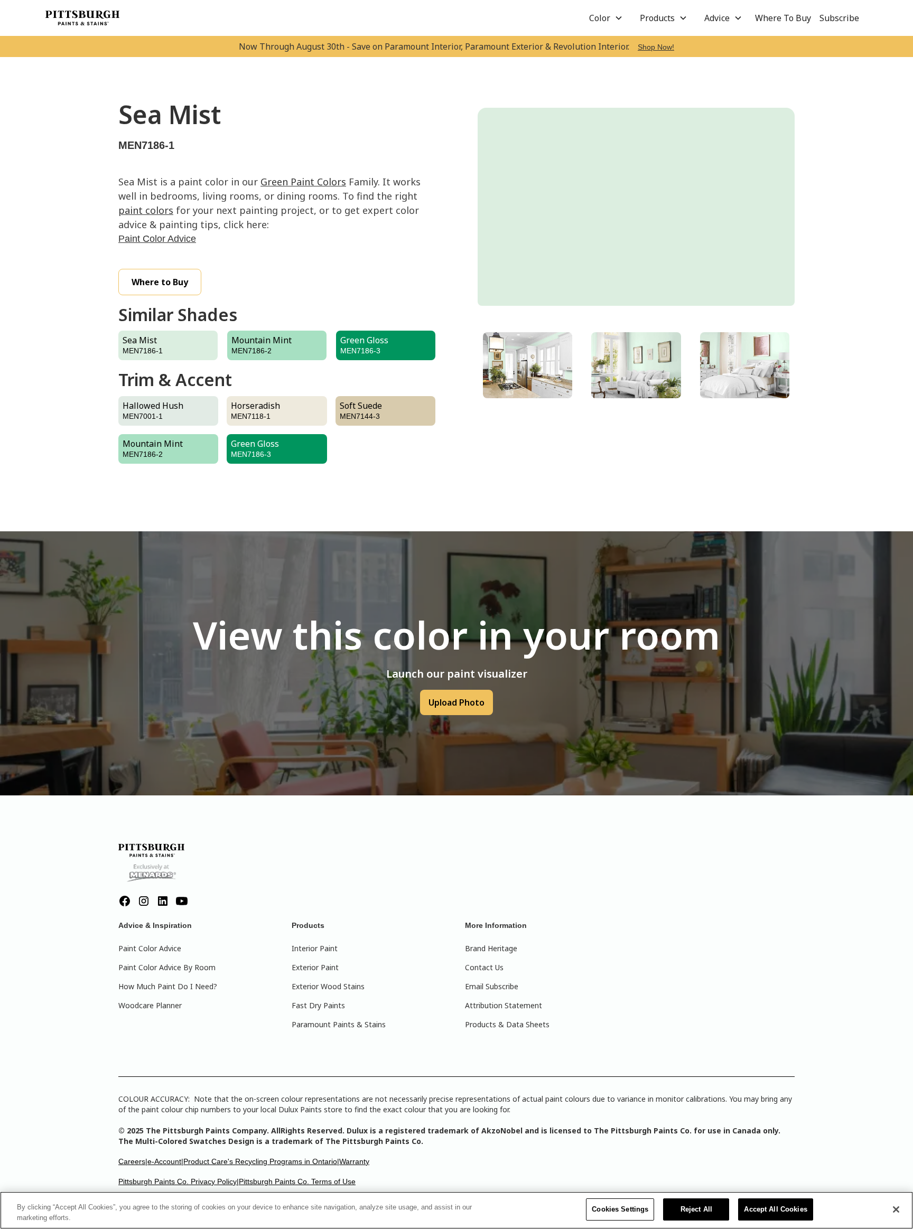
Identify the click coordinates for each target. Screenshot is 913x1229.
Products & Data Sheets (507, 1024)
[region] (456, 1210)
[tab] (527, 365)
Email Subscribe (491, 986)
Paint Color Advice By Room (167, 967)
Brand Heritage (491, 948)
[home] (82, 18)
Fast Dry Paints (318, 1005)
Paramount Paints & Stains (339, 1024)
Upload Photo (456, 702)
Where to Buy (160, 282)
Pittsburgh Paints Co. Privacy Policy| (178, 1181)
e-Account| (165, 1161)
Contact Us (484, 967)
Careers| (132, 1161)
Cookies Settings (620, 1209)
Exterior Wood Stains (328, 986)
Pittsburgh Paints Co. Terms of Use (297, 1181)
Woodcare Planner (150, 1005)
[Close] (896, 1209)
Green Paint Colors (303, 181)
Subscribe (839, 18)
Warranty (354, 1161)
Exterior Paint (315, 967)
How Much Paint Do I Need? (167, 986)
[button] (606, 17)
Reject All (696, 1209)
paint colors (145, 210)
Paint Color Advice (157, 238)
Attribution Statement (503, 1005)
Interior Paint (315, 948)
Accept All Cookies (775, 1209)
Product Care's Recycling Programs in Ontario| (261, 1161)
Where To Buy (783, 18)
